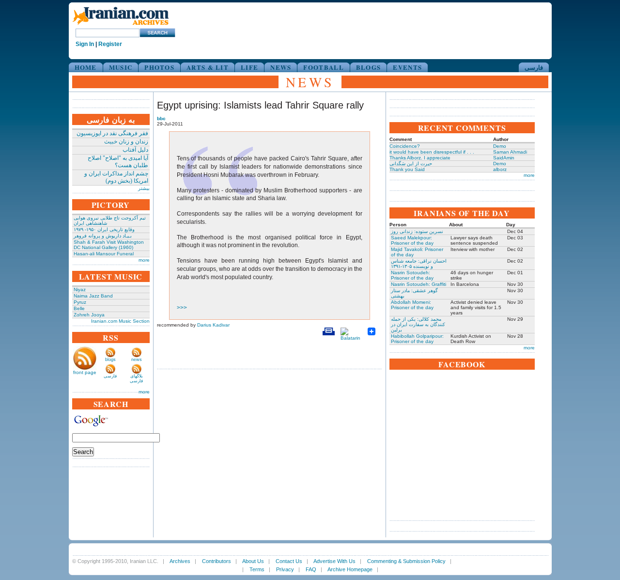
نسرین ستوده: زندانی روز (417, 231)
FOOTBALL (323, 67)
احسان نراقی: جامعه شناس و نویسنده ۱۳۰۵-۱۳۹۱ (419, 263)
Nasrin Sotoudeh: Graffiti (418, 284)
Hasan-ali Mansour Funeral (104, 253)
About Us (253, 561)
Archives (180, 561)
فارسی (534, 67)
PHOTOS (159, 67)
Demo (499, 146)
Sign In (85, 44)
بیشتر (144, 188)
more (144, 260)
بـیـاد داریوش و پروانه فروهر (103, 235)
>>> (182, 307)
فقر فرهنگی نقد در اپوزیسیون (112, 133)
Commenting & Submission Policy (406, 561)
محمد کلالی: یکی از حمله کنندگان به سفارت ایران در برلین (418, 324)
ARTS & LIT (207, 67)
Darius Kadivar (213, 325)
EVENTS (407, 67)
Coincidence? (404, 146)
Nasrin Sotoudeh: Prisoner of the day (412, 275)
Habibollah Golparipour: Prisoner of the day (417, 338)
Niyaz (80, 289)
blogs (110, 359)
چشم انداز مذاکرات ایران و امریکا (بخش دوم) (116, 177)
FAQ (311, 569)
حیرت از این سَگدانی (410, 163)
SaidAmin (503, 157)
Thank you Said (407, 169)
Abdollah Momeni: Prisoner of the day (412, 304)
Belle (79, 308)
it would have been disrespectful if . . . (431, 152)
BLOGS (368, 67)
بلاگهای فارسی (136, 378)
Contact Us (289, 561)
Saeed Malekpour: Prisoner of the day (412, 240)
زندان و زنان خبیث (126, 141)
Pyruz (80, 302)
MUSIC (121, 67)
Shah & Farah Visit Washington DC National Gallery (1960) (109, 244)
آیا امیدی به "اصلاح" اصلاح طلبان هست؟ (118, 162)
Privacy (285, 569)
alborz (500, 169)
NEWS (280, 67)
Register (110, 44)
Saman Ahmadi (510, 152)
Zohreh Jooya (89, 314)
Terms (256, 569)
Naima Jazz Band (93, 295)
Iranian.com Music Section (120, 321)
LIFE (249, 67)
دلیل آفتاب (135, 149)
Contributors (216, 561)
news (136, 359)
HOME (86, 67)
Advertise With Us (334, 561)
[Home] (120, 25)
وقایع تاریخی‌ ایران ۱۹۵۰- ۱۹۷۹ (104, 229)
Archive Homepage (349, 569)
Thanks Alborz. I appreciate (419, 157)
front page (84, 372)
